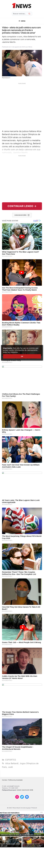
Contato (4, 780)
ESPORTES (10, 760)
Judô (10, 767)
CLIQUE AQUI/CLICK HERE (25, 790)
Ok (22, 356)
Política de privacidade (15, 780)
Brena (30, 47)
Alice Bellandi (11, 763)
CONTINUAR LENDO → (22, 206)
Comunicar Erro (20, 215)
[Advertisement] (22, 106)
